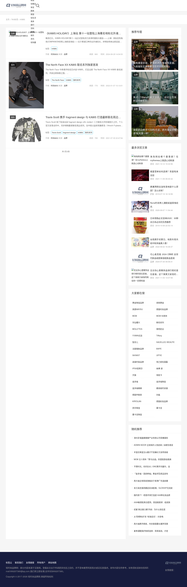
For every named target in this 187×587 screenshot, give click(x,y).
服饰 (13, 65)
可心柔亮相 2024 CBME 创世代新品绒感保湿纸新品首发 (164, 256)
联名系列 (76, 80)
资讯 (32, 39)
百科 (32, 28)
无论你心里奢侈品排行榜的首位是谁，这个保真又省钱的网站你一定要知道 (164, 272)
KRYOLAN (136, 401)
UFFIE (159, 355)
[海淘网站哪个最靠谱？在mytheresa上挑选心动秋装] (140, 160)
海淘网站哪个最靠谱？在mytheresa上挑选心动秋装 (164, 158)
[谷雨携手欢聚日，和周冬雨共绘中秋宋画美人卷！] (140, 242)
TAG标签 (14, 19)
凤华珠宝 (136, 407)
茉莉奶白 (160, 329)
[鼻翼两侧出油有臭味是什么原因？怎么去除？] (140, 191)
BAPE (159, 348)
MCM (134, 315)
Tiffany (159, 335)
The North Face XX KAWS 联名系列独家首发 (72, 64)
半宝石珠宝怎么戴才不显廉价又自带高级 (151, 452)
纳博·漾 (159, 368)
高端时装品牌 (138, 361)
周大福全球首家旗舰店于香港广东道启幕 (151, 480)
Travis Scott (56, 132)
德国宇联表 (137, 394)
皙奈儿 (135, 342)
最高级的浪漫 (162, 388)
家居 (32, 14)
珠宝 (32, 7)
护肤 (152, 194)
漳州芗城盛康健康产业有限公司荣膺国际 (151, 437)
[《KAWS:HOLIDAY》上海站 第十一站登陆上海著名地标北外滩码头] (26, 34)
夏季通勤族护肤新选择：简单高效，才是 (151, 530)
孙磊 (158, 394)
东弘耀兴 (136, 322)
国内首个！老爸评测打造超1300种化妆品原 (152, 495)
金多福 (135, 381)
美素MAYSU (137, 309)
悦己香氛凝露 (162, 361)
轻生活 (33, 18)
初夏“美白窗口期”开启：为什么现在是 (149, 509)
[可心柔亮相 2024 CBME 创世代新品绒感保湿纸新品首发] (140, 258)
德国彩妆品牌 (162, 401)
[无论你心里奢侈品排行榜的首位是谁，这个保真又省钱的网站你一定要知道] (140, 275)
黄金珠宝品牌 (138, 302)
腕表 (32, 10)
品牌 (13, 33)
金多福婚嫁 (137, 388)
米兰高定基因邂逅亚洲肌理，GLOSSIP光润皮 (153, 487)
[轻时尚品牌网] (18, 5)
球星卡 (159, 375)
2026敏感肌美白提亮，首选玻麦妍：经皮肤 (152, 502)
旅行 (32, 25)
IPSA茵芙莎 (137, 368)
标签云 (9, 562)
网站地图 (52, 562)
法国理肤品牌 (138, 348)
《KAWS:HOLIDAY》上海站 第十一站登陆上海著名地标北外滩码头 (84, 33)
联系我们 (19, 562)
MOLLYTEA (137, 329)
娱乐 (32, 35)
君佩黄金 (160, 302)
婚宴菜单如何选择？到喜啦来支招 (164, 173)
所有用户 (41, 562)
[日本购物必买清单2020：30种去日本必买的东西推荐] (140, 225)
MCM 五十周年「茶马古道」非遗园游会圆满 (152, 459)
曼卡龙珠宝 (137, 414)
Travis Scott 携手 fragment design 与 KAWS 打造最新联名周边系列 (84, 117)
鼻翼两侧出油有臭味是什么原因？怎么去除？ (164, 188)
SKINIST (136, 355)
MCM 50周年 (161, 315)
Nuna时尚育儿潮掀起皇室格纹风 (164, 204)
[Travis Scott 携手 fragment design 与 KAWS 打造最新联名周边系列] (26, 129)
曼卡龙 (159, 407)
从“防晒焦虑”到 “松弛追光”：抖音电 (148, 516)
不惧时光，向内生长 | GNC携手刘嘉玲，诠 (152, 466)
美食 (32, 21)
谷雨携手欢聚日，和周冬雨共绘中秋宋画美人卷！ (164, 241)
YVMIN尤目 (137, 335)
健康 (32, 32)
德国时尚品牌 (162, 309)
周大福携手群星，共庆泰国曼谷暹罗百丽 (151, 523)
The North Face (58, 80)
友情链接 (30, 562)
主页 (7, 19)
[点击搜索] (37, 5)
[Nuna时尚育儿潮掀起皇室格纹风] (140, 207)
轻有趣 (33, 42)
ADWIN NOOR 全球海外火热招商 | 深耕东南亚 (153, 445)
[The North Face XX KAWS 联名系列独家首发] (26, 85)
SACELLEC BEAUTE (165, 342)
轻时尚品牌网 (34, 576)
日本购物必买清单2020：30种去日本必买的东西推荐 (164, 220)
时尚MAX (54, 54)
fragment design (69, 132)
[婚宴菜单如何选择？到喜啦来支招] (140, 175)
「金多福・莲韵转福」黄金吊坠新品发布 (151, 473)
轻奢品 (33, 3)
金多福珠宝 (161, 381)
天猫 (134, 375)
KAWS (54, 48)
